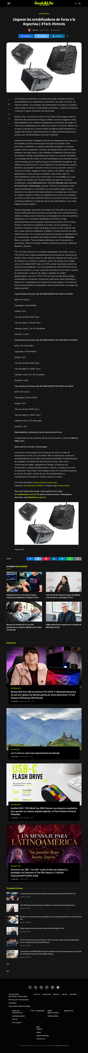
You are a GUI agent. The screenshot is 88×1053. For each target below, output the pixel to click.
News (50, 1011)
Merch (56, 994)
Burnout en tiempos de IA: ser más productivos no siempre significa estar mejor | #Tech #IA (24, 627)
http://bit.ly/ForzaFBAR (33, 485)
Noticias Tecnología (18, 996)
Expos (14, 1019)
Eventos (16, 1011)
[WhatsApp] (8, 118)
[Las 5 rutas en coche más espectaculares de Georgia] (44, 729)
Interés (73, 994)
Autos (37, 994)
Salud (64, 994)
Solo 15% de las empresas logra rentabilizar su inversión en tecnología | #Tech (63, 596)
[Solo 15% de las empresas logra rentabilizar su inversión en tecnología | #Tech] (64, 582)
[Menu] (9, 3)
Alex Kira (35, 30)
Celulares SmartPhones (19, 1006)
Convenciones (18, 1016)
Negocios (46, 994)
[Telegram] (8, 113)
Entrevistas (16, 866)
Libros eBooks (42, 1036)
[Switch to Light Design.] (75, 3)
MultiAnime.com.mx (62, 1045)
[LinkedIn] (8, 109)
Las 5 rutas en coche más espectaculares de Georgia (35, 753)
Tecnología (14, 994)
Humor (39, 1029)
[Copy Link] (8, 123)
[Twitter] (8, 104)
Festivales (17, 1022)
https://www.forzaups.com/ (45, 482)
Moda (38, 1032)
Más (38, 1027)
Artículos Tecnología (19, 1000)
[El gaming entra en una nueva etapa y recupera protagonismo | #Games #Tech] (24, 582)
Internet (13, 1003)
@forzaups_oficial (61, 485)
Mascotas (68, 1011)
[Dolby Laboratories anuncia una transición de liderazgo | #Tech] (64, 612)
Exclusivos (15, 749)
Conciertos (17, 1013)
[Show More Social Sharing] (67, 36)
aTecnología (44, 14)
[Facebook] (8, 99)
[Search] (79, 3)
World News (53, 1016)
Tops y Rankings (37, 1011)
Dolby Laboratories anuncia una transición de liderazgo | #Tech (63, 626)
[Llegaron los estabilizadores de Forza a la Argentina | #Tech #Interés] (44, 92)
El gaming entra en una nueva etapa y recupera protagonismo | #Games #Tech (22, 596)
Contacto (40, 1039)
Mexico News (53, 1013)
